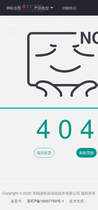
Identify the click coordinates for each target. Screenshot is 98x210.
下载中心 (41, 23)
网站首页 (14, 7)
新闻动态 (14, 23)
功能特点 (69, 7)
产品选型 (41, 7)
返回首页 (44, 152)
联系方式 (14, 39)
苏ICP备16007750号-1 (45, 200)
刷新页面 (86, 152)
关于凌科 (69, 23)
